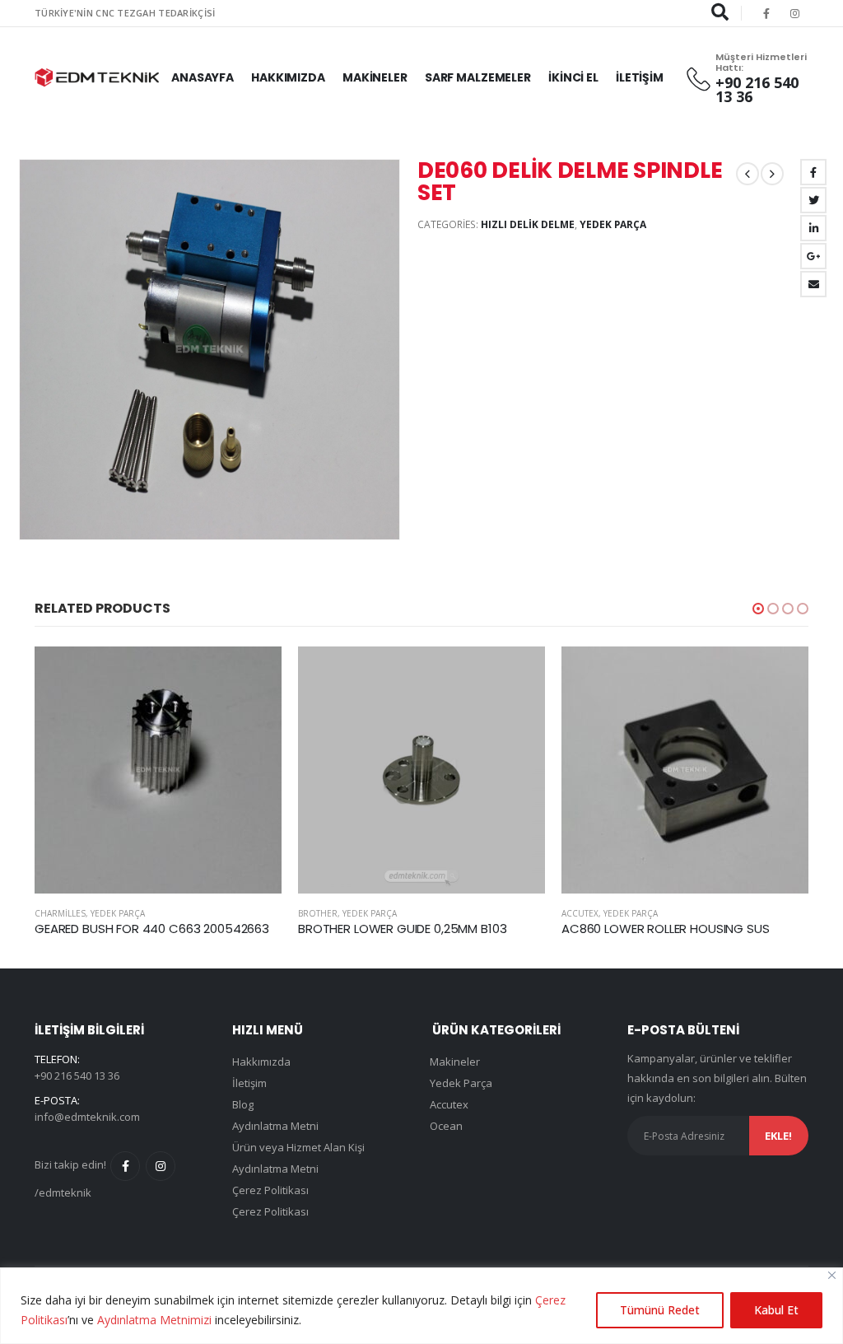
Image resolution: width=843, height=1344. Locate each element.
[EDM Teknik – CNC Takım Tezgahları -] (97, 77)
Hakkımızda (288, 77)
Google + (813, 256)
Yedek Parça (613, 224)
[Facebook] (766, 13)
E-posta (813, 284)
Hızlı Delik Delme (528, 224)
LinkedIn (813, 228)
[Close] (832, 1275)
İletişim (640, 77)
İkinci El (573, 77)
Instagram (160, 1166)
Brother (318, 913)
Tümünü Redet (660, 1310)
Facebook (813, 172)
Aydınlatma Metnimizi (154, 1320)
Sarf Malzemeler (478, 77)
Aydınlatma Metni (275, 1125)
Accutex (579, 913)
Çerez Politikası (270, 1190)
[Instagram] (795, 13)
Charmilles (60, 913)
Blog (243, 1104)
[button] (758, 608)
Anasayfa (202, 77)
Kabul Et (776, 1310)
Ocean (446, 1125)
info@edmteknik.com (87, 1116)
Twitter (813, 200)
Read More (254, 673)
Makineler (375, 77)
